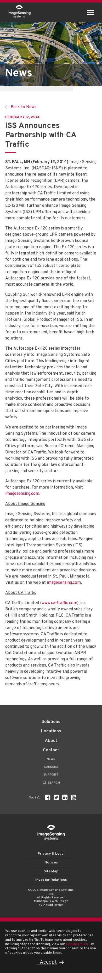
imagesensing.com (22, 493)
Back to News (23, 107)
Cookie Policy (77, 944)
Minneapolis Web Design (51, 901)
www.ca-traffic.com (59, 603)
